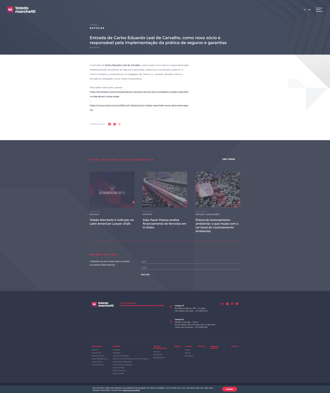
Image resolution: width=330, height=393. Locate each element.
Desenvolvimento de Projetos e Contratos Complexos (130, 359)
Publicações (213, 214)
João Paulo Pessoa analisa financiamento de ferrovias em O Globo (164, 223)
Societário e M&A (118, 373)
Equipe (177, 346)
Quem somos (97, 346)
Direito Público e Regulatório (122, 362)
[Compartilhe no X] (119, 124)
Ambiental (116, 350)
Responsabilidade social (100, 359)
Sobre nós (95, 350)
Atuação (116, 346)
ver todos (229, 159)
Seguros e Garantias (119, 370)
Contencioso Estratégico (121, 356)
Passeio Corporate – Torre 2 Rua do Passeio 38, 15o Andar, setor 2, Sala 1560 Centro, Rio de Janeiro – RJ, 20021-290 (195, 323)
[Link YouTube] (237, 303)
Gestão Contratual (119, 368)
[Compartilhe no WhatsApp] (114, 124)
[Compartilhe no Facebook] (109, 124)
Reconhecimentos (98, 356)
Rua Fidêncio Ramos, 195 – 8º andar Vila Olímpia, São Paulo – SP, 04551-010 (191, 308)
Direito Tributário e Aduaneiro (122, 365)
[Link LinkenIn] (222, 303)
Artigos (187, 350)
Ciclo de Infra (157, 355)
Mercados (156, 352)
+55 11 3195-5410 (128, 303)
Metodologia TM (158, 357)
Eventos (201, 346)
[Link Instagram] (227, 303)
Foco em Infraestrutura (160, 347)
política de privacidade (131, 390)
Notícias (97, 28)
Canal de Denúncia (98, 365)
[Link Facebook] (232, 303)
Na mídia (188, 346)
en (309, 10)
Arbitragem (117, 353)
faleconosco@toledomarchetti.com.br (142, 306)
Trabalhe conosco (214, 347)
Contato (234, 346)
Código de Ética (97, 362)
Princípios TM (96, 353)
